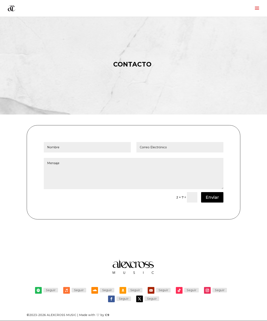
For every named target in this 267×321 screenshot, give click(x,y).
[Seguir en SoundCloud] (94, 290)
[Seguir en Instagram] (207, 290)
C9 (107, 315)
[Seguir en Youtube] (151, 290)
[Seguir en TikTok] (179, 290)
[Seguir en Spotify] (38, 290)
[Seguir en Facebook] (111, 299)
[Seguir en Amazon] (123, 290)
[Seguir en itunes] (66, 290)
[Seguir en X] (139, 299)
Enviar (212, 197)
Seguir (50, 290)
